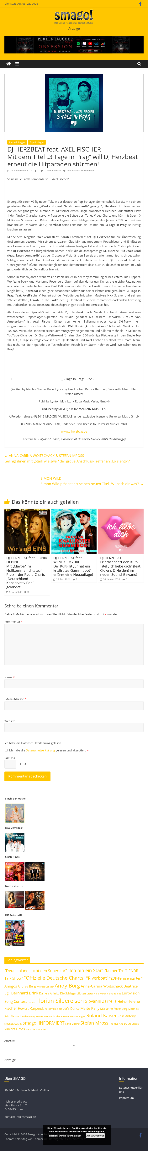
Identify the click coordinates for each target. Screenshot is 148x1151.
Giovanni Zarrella (101, 1001)
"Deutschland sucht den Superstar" (35, 970)
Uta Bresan (133, 1023)
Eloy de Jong (115, 993)
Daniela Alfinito (49, 993)
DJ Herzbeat (87, 170)
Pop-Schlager (37, 142)
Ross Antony (127, 1016)
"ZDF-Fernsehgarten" (126, 978)
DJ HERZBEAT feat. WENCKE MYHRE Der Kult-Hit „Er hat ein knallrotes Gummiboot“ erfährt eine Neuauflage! (73, 566)
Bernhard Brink (24, 993)
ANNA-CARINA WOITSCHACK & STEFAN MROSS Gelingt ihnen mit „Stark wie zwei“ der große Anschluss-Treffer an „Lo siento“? (67, 458)
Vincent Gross (14, 1029)
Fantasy (31, 1002)
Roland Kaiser (101, 1015)
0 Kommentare (52, 170)
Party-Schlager (17, 142)
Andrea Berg (27, 986)
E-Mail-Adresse (15, 699)
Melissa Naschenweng (23, 1016)
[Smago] (8, 64)
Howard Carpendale (32, 1008)
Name (9, 677)
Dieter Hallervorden (97, 993)
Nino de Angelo (78, 1016)
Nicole (66, 1016)
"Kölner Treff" (116, 970)
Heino (122, 1001)
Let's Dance (71, 1008)
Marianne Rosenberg (114, 1008)
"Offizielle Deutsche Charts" (54, 978)
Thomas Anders (118, 1023)
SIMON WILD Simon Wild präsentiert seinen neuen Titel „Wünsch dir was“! (92, 481)
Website (9, 721)
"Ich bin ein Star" (86, 970)
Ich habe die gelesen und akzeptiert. (49, 750)
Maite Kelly (89, 1008)
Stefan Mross (94, 1023)
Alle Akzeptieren (95, 1135)
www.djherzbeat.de (74, 431)
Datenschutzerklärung (41, 750)
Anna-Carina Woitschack (102, 986)
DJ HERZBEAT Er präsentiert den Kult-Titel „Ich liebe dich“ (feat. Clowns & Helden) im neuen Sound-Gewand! (120, 566)
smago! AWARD (13, 1023)
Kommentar (13, 621)
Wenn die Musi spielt (36, 1029)
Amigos (10, 986)
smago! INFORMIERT (44, 1023)
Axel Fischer (73, 170)
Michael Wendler (44, 1016)
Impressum (126, 1098)
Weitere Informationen (70, 1135)
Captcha (9, 758)
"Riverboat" (97, 978)
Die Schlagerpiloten (73, 993)
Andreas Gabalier (45, 986)
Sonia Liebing (72, 1023)
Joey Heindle (55, 1008)
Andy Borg (67, 985)
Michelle (57, 1016)
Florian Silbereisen (60, 1000)
